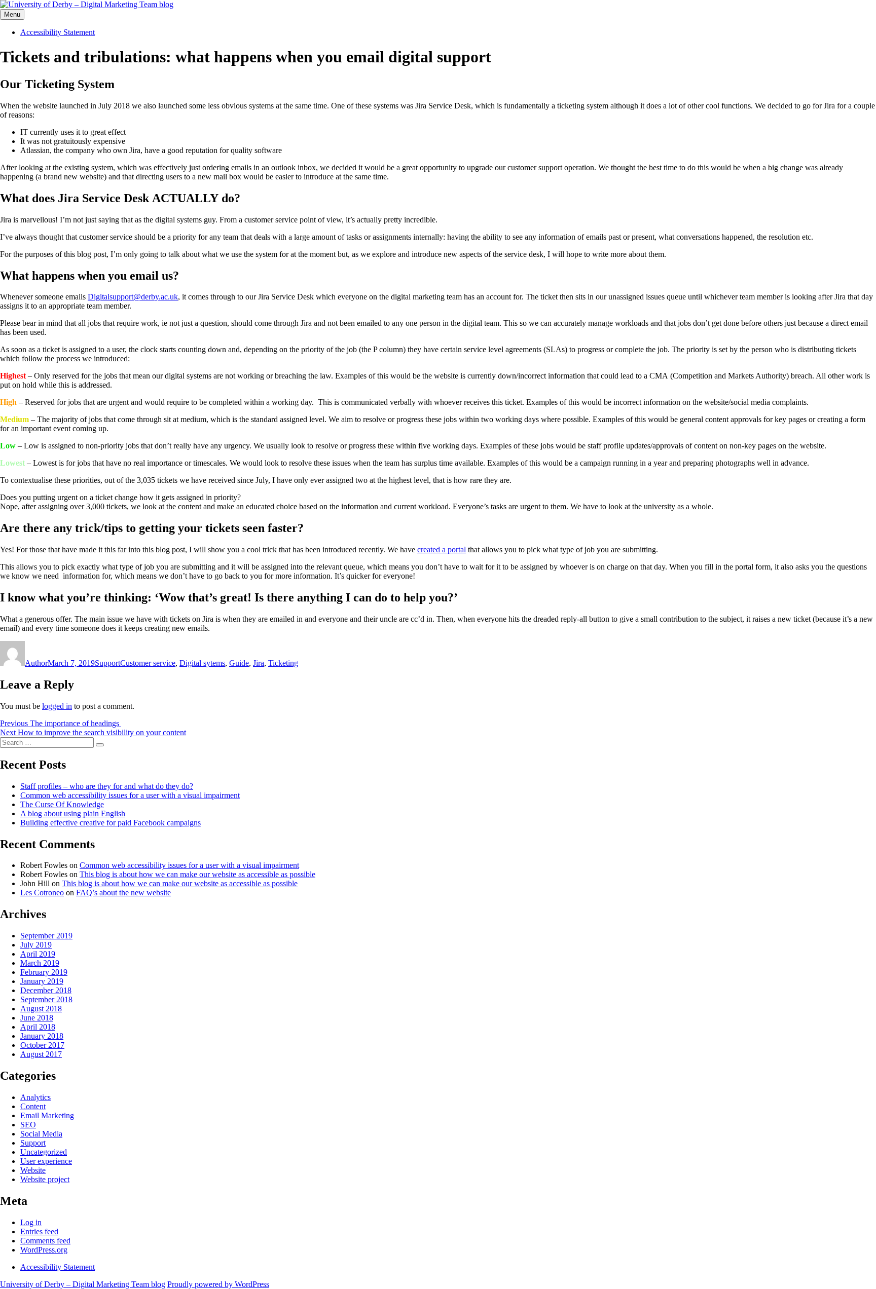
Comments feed (45, 1240)
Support (107, 663)
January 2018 (41, 1036)
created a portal (441, 549)
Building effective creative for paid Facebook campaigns (110, 822)
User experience (46, 1161)
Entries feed (39, 1231)
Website (33, 1170)
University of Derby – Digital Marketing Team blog (82, 1284)
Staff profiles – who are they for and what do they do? (106, 786)
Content (33, 1106)
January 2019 (41, 981)
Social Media (41, 1133)
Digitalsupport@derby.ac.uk (133, 296)
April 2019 (37, 954)
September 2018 (46, 999)
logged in (57, 706)
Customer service (147, 663)
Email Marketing (47, 1115)
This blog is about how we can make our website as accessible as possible (197, 874)
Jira (258, 663)
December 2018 (45, 990)
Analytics (35, 1097)
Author (36, 663)
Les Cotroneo (42, 892)
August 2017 (41, 1054)
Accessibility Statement (57, 32)
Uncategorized (43, 1152)
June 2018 (36, 1017)
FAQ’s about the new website (123, 892)
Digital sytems (202, 663)
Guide (239, 663)
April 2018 (37, 1026)
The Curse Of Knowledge (62, 804)
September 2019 (46, 935)
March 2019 (39, 963)
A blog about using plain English (72, 813)
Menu (12, 14)
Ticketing (283, 663)
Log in (31, 1222)
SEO (28, 1124)
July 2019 (36, 944)
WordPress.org (43, 1249)
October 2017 (42, 1045)
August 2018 (41, 1008)
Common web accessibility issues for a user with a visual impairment (130, 795)
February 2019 (43, 972)
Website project (44, 1179)
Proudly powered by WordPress (218, 1284)
